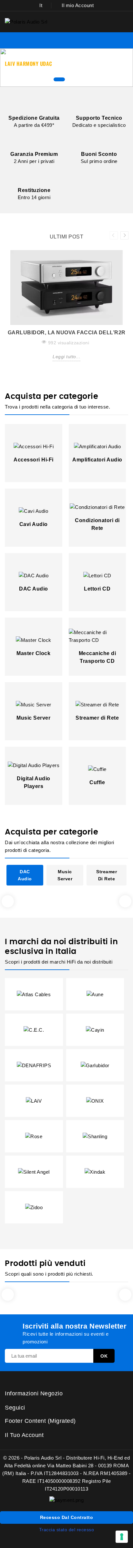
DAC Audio (33, 589)
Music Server (33, 718)
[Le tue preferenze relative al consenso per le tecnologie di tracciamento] (122, 1537)
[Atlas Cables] (34, 994)
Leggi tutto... (66, 356)
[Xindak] (95, 1171)
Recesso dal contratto (66, 1517)
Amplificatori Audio (97, 459)
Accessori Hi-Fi (34, 459)
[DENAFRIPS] (34, 1065)
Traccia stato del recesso (66, 1529)
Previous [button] (114, 235)
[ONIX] (95, 1100)
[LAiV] (34, 1100)
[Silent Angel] (34, 1171)
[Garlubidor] (95, 1065)
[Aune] (95, 994)
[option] (66, 310)
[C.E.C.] (34, 1029)
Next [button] (124, 235)
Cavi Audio (33, 524)
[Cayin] (95, 1029)
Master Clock (33, 653)
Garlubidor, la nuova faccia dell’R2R (67, 332)
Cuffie (97, 782)
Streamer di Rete (97, 718)
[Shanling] (95, 1136)
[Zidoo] (34, 1207)
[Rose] (33, 1136)
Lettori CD (97, 589)
